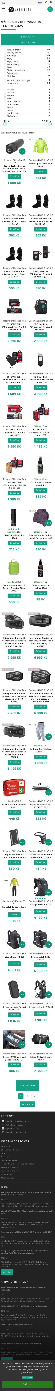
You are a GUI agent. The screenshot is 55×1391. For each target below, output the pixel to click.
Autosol (28, 92)
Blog (3, 1153)
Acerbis (28, 89)
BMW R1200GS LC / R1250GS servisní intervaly (24, 1306)
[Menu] (3, 8)
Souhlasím (27, 1384)
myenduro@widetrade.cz (17, 1121)
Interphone (28, 104)
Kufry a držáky (28, 49)
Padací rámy (28, 64)
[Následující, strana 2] (27, 1096)
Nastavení (27, 1377)
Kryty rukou (28, 61)
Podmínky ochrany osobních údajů (17, 1164)
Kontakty (5, 1146)
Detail (40, 171)
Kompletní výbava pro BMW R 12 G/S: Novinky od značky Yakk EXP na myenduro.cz (25, 1252)
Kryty (28, 58)
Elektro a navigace (28, 70)
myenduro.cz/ (12, 1128)
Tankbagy (28, 55)
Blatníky (28, 76)
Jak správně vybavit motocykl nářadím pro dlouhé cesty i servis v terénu (26, 1193)
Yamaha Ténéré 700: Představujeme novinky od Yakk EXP (27, 1212)
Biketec (28, 95)
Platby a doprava (9, 1167)
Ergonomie (28, 73)
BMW (28, 98)
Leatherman (28, 113)
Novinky (5, 1157)
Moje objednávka (9, 1160)
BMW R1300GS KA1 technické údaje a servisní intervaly (23, 1288)
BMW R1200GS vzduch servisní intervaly (21, 1343)
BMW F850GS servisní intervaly (17, 1324)
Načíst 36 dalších (27, 1085)
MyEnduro (28, 116)
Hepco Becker (28, 101)
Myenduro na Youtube (15, 1132)
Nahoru (29, 1104)
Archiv (6, 1272)
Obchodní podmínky (10, 1150)
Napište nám (7, 1174)
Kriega (28, 110)
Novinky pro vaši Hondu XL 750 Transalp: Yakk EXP (26, 1232)
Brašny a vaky (28, 52)
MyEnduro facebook (15, 1125)
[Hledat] (46, 3)
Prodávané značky (10, 1171)
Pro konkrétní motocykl (28, 80)
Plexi (28, 67)
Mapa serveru (7, 1178)
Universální (28, 83)
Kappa (28, 107)
